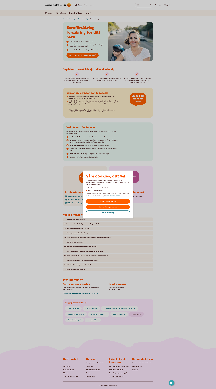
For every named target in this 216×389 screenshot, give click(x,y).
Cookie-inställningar (108, 213)
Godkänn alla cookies (108, 201)
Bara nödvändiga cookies (108, 207)
